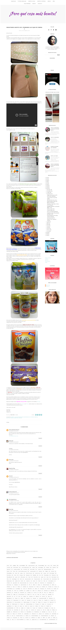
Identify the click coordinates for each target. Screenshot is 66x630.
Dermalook (43, 586)
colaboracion (34, 613)
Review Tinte (36, 577)
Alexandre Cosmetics (19, 615)
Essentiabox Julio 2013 (51, 217)
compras (33, 567)
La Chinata (29, 592)
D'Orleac (40, 600)
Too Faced (8, 567)
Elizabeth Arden (9, 602)
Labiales (39, 602)
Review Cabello (32, 569)
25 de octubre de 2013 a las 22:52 (13, 510)
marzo (48, 228)
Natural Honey (36, 611)
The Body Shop (46, 575)
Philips (14, 594)
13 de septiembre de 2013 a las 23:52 (14, 500)
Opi (53, 611)
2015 (47, 185)
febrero (48, 229)
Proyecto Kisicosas (21, 594)
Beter (19, 596)
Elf (29, 584)
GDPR (46, 262)
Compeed (8, 617)
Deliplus (46, 571)
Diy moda (52, 600)
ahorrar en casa (37, 573)
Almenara (27, 615)
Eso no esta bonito (17, 602)
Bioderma (40, 571)
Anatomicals (46, 590)
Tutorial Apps (9, 590)
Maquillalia (8, 611)
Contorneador (15, 617)
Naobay (36, 588)
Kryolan (34, 602)
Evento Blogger (40, 567)
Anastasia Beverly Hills (42, 598)
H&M (34, 584)
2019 (47, 180)
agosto (48, 221)
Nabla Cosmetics (14, 604)
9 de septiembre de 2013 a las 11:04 (13, 449)
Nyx (40, 575)
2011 (46, 233)
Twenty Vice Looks (29, 573)
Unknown (47, 286)
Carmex (23, 600)
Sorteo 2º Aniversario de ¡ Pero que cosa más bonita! (55, 129)
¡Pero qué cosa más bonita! (30, 628)
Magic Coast (52, 602)
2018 (47, 181)
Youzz (33, 594)
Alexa (12, 615)
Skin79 (53, 584)
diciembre (49, 189)
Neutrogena (42, 588)
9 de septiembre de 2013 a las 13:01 (13, 460)
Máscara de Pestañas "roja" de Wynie (52, 92)
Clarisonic (52, 615)
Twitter (27, 403)
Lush (24, 588)
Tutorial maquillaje (41, 565)
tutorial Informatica (52, 619)
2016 (47, 184)
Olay (49, 611)
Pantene (21, 604)
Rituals (28, 594)
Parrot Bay (16, 417)
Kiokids (54, 617)
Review (20, 417)
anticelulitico (21, 590)
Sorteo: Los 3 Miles (54, 155)
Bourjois (24, 596)
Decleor (21, 617)
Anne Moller (49, 594)
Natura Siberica (29, 611)
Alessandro (34, 598)
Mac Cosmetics (54, 577)
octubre (48, 192)
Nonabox (47, 567)
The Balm (8, 586)
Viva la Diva (19, 613)
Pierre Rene (49, 588)
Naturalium (43, 611)
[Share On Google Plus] (39, 415)
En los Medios (47, 261)
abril (48, 227)
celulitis (22, 598)
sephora (21, 573)
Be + (14, 596)
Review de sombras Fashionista (52, 211)
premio (16, 577)
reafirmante (28, 598)
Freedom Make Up (9, 588)
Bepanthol (24, 586)
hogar (38, 594)
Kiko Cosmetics (15, 567)
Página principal (48, 257)
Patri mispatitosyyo (13, 499)
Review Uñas (9, 575)
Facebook (22, 403)
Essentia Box (22, 592)
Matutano (8, 417)
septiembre (49, 193)
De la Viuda (15, 592)
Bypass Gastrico (16, 600)
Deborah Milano (9, 573)
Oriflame (50, 592)
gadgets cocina (34, 619)
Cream (35, 600)
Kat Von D (43, 596)
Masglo (8, 604)
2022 (47, 179)
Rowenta (8, 613)
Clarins (38, 586)
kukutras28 (11, 440)
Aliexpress (39, 590)
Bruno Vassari (9, 584)
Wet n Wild (25, 569)
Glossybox (54, 567)
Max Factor (8, 569)
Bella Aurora (51, 598)
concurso (44, 573)
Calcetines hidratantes (44, 615)
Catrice (15, 575)
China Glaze (28, 600)
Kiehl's (49, 617)
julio (47, 223)
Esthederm (33, 617)
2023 (47, 177)
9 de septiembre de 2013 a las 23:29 (14, 477)
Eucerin (56, 586)
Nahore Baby (30, 588)
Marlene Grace (15, 611)
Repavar (28, 619)
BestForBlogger (39, 628)
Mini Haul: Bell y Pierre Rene (52, 200)
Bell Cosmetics (23, 577)
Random (54, 565)
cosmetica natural (32, 571)
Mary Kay (22, 611)
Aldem (8, 615)
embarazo (40, 613)
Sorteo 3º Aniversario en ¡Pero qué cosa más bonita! (55, 165)
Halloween (37, 596)
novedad (39, 569)
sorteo (49, 565)
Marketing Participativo (47, 569)
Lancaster (45, 602)
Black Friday (52, 590)
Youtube (43, 604)
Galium (39, 617)
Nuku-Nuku (11, 509)
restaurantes (47, 613)
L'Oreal (14, 571)
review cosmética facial (25, 567)
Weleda (19, 586)
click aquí (38, 401)
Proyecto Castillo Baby (20, 619)
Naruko (8, 619)
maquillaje (14, 565)
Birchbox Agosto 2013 (50, 208)
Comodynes (31, 596)
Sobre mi (46, 260)
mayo (48, 225)
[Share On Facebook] (37, 415)
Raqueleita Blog (12, 468)
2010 (47, 235)
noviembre (49, 191)
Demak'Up (45, 600)
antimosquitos (26, 613)
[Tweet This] (36, 415)
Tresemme (37, 604)
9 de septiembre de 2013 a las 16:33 (13, 469)
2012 (47, 232)
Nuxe (13, 619)
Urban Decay (54, 575)
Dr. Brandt (49, 586)
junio (48, 224)
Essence (8, 571)
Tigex (14, 586)
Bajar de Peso (9, 596)
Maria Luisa (11, 459)
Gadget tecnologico (27, 602)
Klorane (39, 584)
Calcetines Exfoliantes (34, 615)
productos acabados (17, 569)
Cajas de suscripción (31, 565)
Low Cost (35, 592)
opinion (42, 577)
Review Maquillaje (22, 565)
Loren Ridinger (18, 588)
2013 (47, 188)
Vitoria (15, 590)
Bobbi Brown (9, 592)
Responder (40, 438)
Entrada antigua (37, 557)
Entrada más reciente (12, 557)
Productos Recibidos (29, 604)
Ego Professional (23, 584)
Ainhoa (34, 590)
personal (52, 571)
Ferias (29, 577)
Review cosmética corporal (23, 571)
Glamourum (28, 575)
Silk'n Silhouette (9, 598)
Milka (12, 417)
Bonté (47, 577)
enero (48, 231)
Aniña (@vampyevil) (13, 491)
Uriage (14, 613)
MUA (40, 592)
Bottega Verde (31, 586)
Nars (45, 592)
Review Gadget (52, 573)
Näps (49, 596)
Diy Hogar (21, 575)
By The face (8, 600)
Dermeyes (26, 617)
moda (16, 573)
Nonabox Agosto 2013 (50, 210)
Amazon (43, 594)
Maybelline (34, 575)
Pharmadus (8, 594)
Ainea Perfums (54, 613)
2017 (47, 183)
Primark (55, 588)
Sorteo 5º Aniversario (55, 137)
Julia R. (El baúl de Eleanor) (14, 429)
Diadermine (16, 584)
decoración (49, 604)
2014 (47, 187)
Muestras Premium (46, 584)
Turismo (16, 598)
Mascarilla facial (9, 577)
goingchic (27, 590)
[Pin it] (41, 415)
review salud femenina (43, 619)
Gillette (44, 617)
